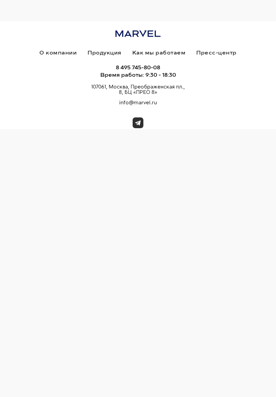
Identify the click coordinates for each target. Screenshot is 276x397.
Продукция (105, 53)
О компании (58, 53)
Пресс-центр (216, 53)
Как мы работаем (159, 53)
